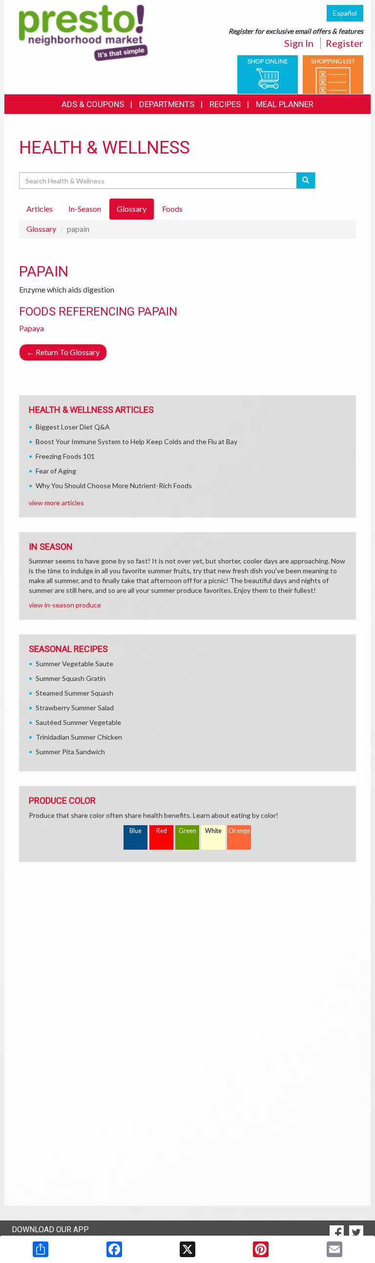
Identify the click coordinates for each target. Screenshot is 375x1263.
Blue (135, 830)
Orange (239, 830)
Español (345, 13)
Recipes (225, 104)
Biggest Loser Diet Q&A (73, 427)
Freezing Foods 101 (65, 456)
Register (344, 43)
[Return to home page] (83, 32)
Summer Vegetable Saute (74, 663)
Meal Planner (284, 104)
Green (187, 830)
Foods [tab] (172, 208)
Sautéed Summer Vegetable (78, 722)
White (213, 830)
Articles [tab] (39, 208)
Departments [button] (166, 104)
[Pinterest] (261, 1249)
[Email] (334, 1249)
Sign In (298, 43)
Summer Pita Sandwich (70, 751)
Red (161, 830)
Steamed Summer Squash (74, 693)
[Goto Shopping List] (333, 73)
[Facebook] (114, 1249)
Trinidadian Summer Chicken (79, 737)
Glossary (41, 228)
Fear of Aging (56, 471)
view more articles (56, 502)
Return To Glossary (63, 352)
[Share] (40, 1249)
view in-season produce (65, 605)
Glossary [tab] (131, 208)
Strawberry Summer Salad (75, 707)
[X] (187, 1249)
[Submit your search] (305, 180)
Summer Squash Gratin (70, 678)
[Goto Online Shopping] (267, 73)
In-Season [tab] (84, 208)
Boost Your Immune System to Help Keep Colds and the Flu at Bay (136, 441)
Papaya (31, 328)
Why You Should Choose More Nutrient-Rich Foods (114, 485)
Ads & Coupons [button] (93, 104)
